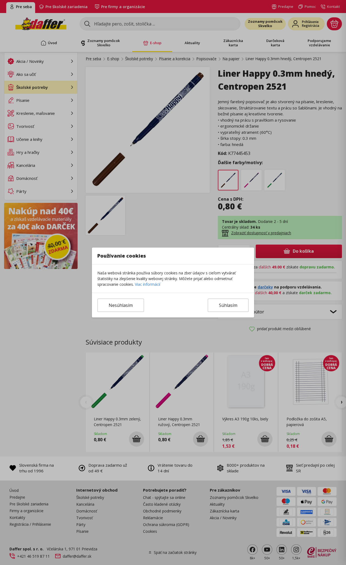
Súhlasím (228, 305)
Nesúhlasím (121, 305)
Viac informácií (147, 284)
